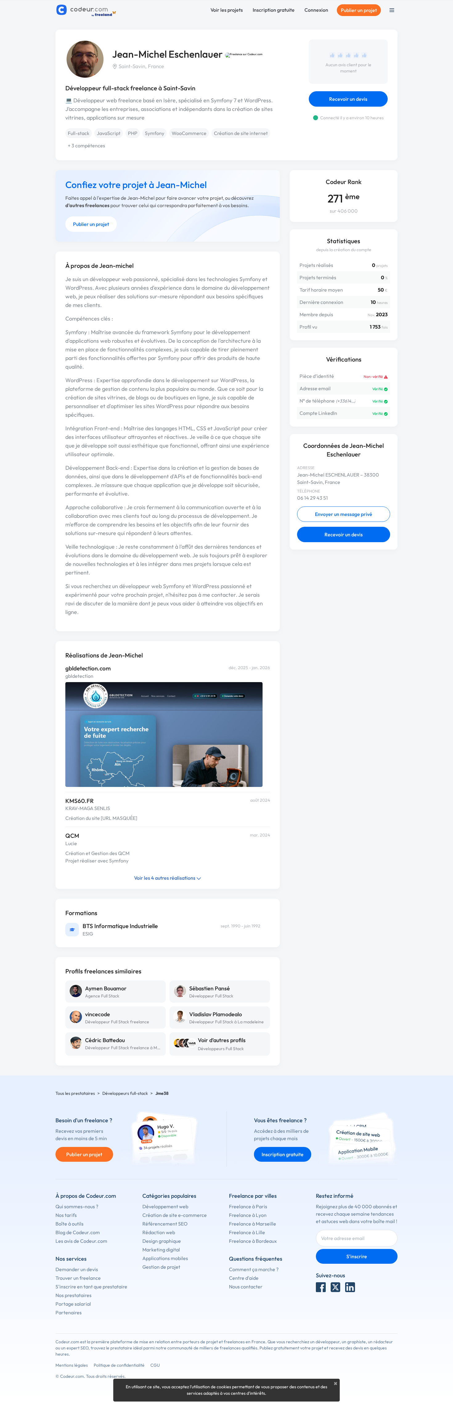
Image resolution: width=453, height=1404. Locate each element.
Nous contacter (246, 1286)
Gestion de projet (161, 1267)
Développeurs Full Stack (221, 1048)
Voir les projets (226, 10)
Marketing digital (161, 1249)
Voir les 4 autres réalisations (165, 878)
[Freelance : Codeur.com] (87, 10)
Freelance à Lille (247, 1232)
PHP (132, 133)
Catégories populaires (169, 1195)
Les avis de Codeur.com (81, 1241)
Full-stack (78, 133)
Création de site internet (241, 133)
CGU (155, 1365)
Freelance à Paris (248, 1206)
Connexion (316, 10)
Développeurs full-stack (125, 1093)
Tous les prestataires (75, 1093)
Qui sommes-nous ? (76, 1206)
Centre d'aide (244, 1278)
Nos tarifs (66, 1215)
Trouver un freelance (78, 1278)
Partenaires (68, 1312)
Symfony (154, 133)
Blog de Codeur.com (77, 1232)
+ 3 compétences (86, 145)
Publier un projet (359, 10)
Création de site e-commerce (174, 1215)
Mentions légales (71, 1365)
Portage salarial (73, 1304)
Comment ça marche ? (254, 1269)
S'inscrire (356, 1256)
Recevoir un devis (348, 99)
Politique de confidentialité (119, 1365)
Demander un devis (76, 1269)
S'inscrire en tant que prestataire (91, 1286)
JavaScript (108, 133)
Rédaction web (158, 1232)
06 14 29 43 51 (312, 498)
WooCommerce (189, 133)
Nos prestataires (73, 1295)
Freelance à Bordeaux (253, 1241)
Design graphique (161, 1241)
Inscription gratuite (274, 10)
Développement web (165, 1206)
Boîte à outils (69, 1224)
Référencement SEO (165, 1224)
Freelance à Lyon (248, 1215)
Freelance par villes (253, 1195)
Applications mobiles (165, 1258)
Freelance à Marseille (252, 1224)
